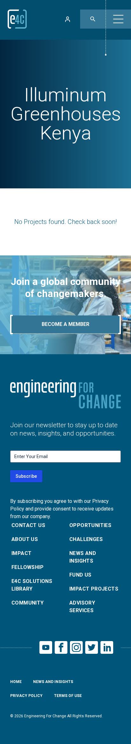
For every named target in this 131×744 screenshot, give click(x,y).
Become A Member (65, 324)
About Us (24, 539)
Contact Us (28, 525)
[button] (118, 19)
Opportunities (90, 525)
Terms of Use (68, 695)
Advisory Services (82, 606)
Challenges (86, 539)
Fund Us (80, 575)
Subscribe (26, 476)
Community (27, 603)
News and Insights (82, 557)
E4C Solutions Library (31, 585)
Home (16, 682)
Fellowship (27, 567)
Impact (21, 553)
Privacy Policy (26, 695)
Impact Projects (93, 589)
